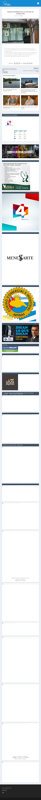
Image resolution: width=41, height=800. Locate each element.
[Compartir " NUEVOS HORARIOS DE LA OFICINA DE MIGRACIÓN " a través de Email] (19, 63)
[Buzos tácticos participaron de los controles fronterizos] (11, 83)
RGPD (3, 792)
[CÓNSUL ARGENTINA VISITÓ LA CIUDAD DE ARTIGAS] (29, 100)
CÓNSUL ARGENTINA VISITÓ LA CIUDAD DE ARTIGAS (29, 107)
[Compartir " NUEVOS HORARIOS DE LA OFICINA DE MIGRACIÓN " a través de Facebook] (15, 63)
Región (21, 15)
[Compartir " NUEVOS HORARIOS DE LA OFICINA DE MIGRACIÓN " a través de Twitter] (17, 63)
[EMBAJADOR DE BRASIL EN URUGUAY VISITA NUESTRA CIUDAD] (11, 100)
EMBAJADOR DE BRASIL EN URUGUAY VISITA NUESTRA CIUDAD (11, 107)
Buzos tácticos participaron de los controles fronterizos (10, 90)
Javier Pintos (4, 790)
